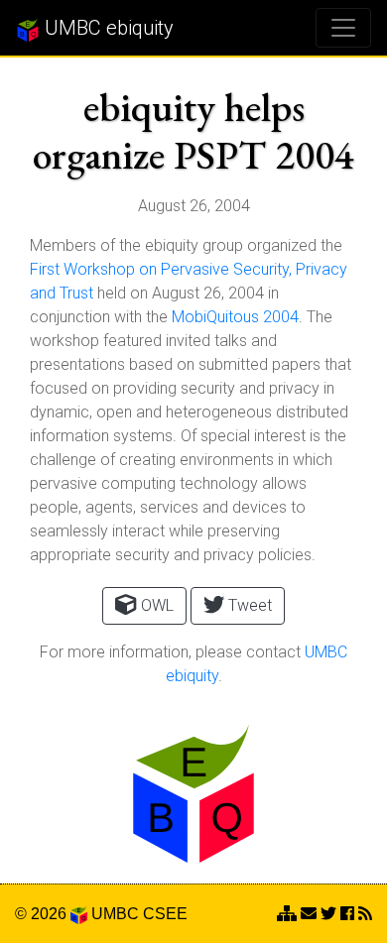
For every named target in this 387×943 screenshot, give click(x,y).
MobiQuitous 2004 (235, 316)
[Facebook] (347, 913)
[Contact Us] (287, 913)
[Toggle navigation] (343, 28)
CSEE (165, 913)
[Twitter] (328, 913)
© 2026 (42, 913)
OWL (155, 605)
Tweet (248, 605)
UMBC (115, 913)
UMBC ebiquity (107, 28)
